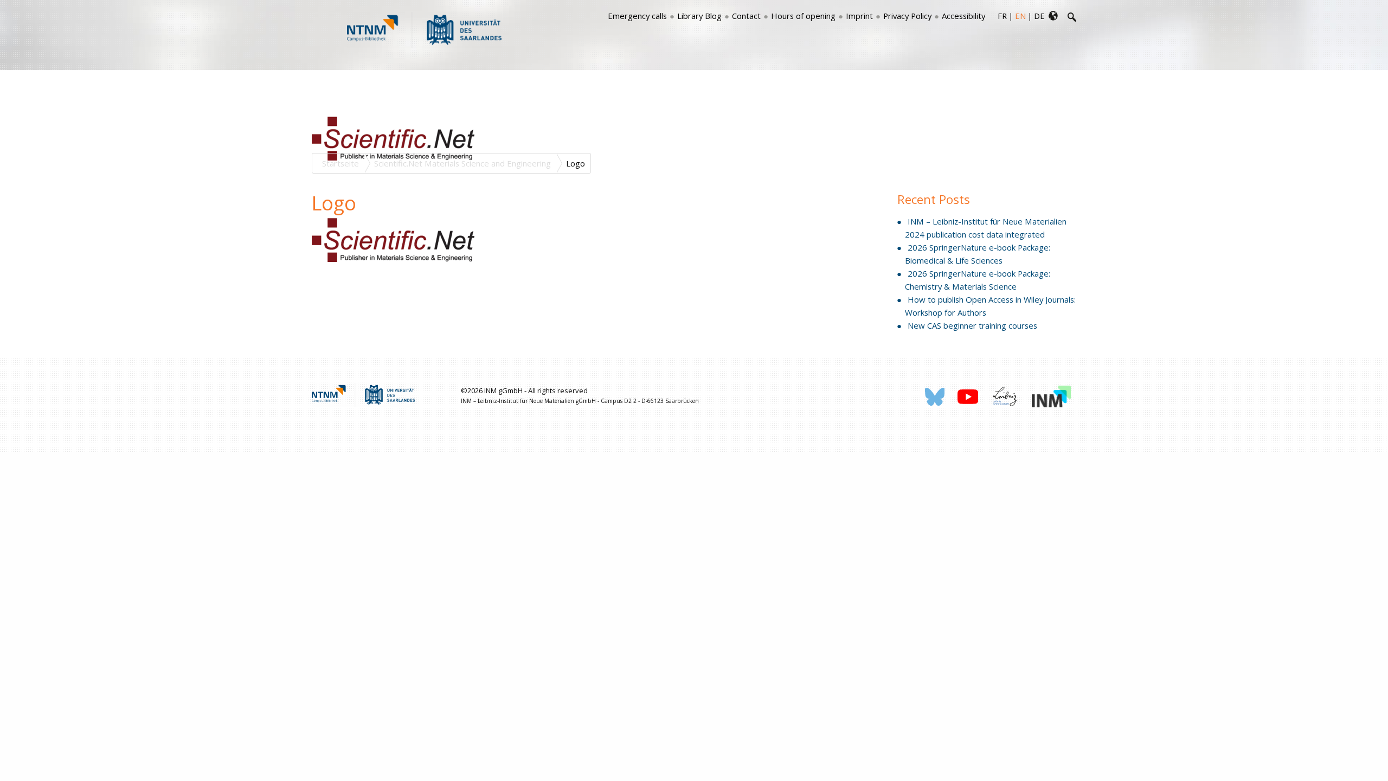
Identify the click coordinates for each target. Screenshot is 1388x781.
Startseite (340, 163)
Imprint (859, 15)
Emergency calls (637, 15)
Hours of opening (803, 15)
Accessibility (963, 15)
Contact (746, 15)
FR (1002, 15)
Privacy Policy (907, 15)
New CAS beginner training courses (972, 325)
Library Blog (699, 15)
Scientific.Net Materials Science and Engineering (462, 163)
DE (1039, 15)
